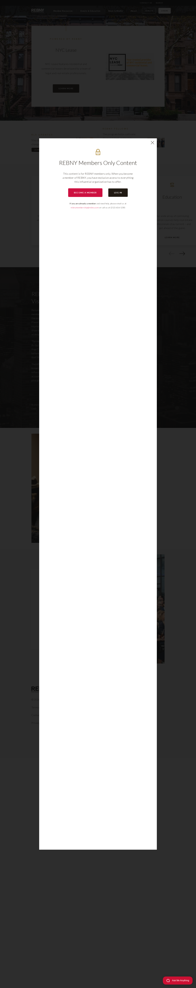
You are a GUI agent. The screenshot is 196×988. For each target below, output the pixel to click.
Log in (118, 192)
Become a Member (85, 192)
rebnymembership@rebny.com (85, 207)
